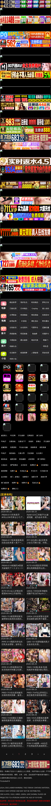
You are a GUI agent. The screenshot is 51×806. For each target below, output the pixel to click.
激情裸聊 (4, 471)
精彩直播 (43, 447)
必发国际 (31, 459)
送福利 (31, 441)
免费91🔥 (15, 483)
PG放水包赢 (23, 447)
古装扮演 (13, 327)
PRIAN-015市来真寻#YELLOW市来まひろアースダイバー (12, 517)
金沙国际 (4, 477)
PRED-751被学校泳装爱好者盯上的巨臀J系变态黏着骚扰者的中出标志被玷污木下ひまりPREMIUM (13, 747)
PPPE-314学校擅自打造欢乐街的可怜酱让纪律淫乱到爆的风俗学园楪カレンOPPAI (13, 671)
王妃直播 (30, 453)
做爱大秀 (35, 477)
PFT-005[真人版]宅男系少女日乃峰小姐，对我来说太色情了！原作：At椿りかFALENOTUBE (38, 544)
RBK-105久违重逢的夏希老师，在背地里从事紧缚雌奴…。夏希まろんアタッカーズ (38, 722)
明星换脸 (23, 333)
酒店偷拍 (12, 453)
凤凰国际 (13, 447)
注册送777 (22, 441)
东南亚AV (45, 315)
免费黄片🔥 (5, 488)
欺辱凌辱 (13, 321)
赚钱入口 (15, 488)
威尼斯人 (4, 435)
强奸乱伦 (23, 302)
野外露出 (45, 321)
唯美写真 (34, 340)
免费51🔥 (13, 471)
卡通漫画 (13, 340)
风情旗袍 (13, 333)
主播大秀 (21, 453)
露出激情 (23, 340)
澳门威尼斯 (5, 483)
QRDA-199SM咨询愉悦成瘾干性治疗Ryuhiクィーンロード (37, 593)
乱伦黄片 (39, 453)
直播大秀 (44, 477)
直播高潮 (33, 447)
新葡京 (38, 441)
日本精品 (23, 308)
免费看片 (25, 477)
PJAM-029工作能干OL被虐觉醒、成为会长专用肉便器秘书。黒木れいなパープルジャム (38, 518)
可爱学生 (34, 327)
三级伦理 (13, 308)
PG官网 (13, 435)
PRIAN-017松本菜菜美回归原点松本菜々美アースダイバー (13, 542)
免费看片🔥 (34, 465)
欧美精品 (34, 302)
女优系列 (23, 327)
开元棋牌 (21, 435)
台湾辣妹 (13, 315)
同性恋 (45, 346)
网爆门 (45, 340)
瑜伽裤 (34, 333)
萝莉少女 (45, 302)
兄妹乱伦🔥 (36, 483)
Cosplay (35, 308)
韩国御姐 (23, 315)
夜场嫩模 (22, 459)
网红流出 (34, 321)
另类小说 (13, 359)
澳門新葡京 (14, 465)
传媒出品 (13, 346)
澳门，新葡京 (15, 477)
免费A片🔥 (25, 483)
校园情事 (23, 352)
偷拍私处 (4, 459)
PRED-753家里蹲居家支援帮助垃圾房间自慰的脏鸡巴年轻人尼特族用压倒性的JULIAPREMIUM (13, 620)
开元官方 (34, 471)
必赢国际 (4, 447)
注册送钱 (12, 441)
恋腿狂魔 (45, 327)
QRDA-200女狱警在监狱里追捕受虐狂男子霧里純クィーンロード (38, 619)
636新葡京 (45, 465)
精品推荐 (13, 302)
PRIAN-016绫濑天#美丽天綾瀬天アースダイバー (13, 566)
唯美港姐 (34, 315)
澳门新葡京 (41, 459)
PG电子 (3, 441)
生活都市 (13, 352)
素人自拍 (45, 308)
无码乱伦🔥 (24, 471)
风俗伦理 (45, 352)
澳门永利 (39, 435)
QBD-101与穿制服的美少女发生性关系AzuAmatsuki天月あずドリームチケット (38, 645)
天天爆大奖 (44, 471)
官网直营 (30, 435)
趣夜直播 (13, 459)
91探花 (24, 321)
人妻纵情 (34, 352)
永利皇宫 (24, 465)
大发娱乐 (4, 465)
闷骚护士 (45, 333)
